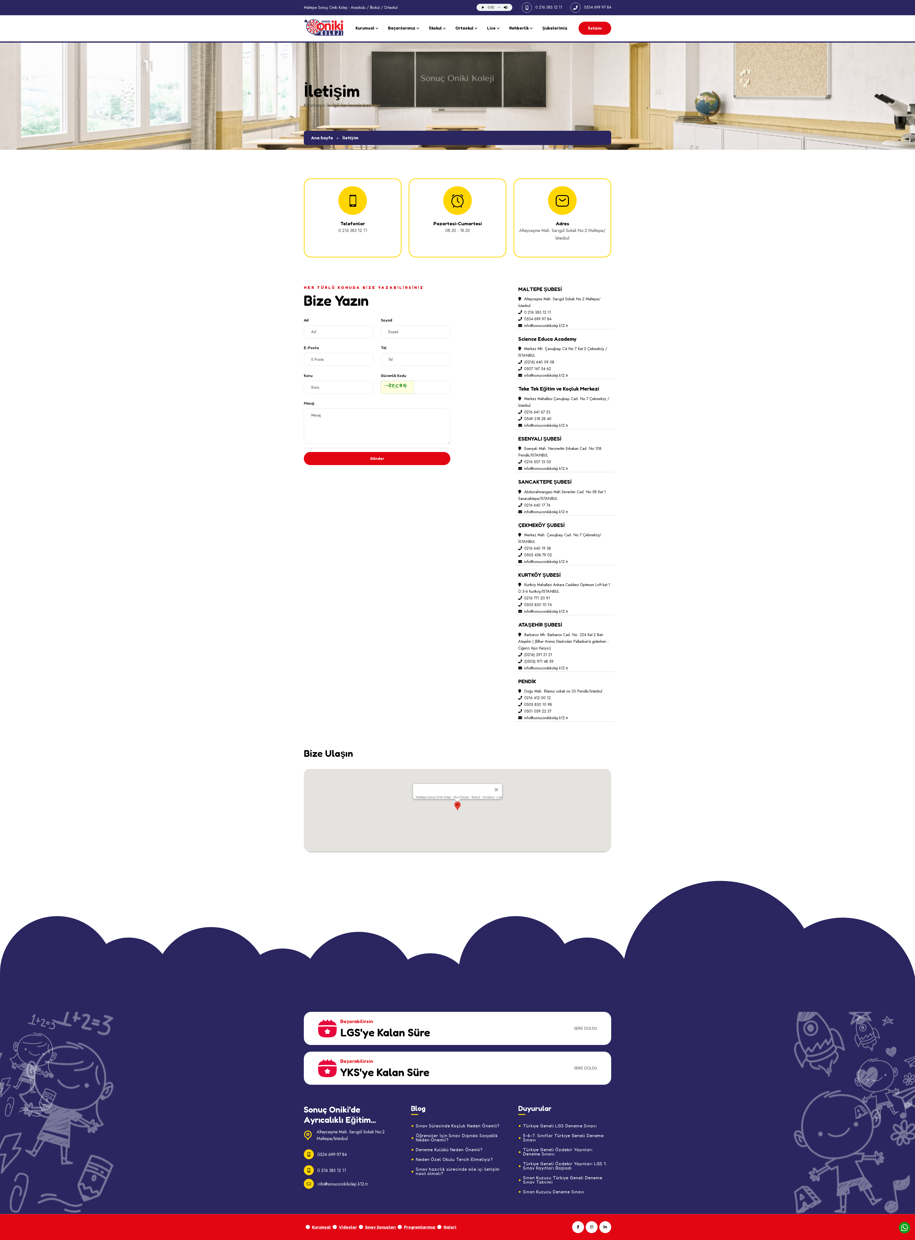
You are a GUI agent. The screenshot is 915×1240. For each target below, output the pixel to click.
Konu (308, 375)
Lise (491, 27)
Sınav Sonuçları (380, 1227)
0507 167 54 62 (537, 368)
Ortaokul (464, 27)
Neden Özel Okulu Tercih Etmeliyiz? (454, 1159)
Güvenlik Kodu (393, 375)
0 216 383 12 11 (548, 7)
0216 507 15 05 (537, 462)
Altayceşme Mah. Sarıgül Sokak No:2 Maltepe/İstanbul (559, 302)
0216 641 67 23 (536, 412)
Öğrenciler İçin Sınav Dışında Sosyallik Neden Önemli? (457, 1137)
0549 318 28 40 (537, 419)
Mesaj (309, 403)
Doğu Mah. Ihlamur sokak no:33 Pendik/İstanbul (562, 691)
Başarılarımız (401, 27)
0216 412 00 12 (537, 698)
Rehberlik (519, 27)
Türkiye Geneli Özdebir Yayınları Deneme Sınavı (558, 1151)
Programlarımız (419, 1227)
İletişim (595, 28)
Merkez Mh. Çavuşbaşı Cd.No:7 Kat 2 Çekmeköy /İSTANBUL (562, 352)
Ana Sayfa (322, 137)
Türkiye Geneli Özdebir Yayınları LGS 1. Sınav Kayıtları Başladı (565, 1165)
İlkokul (435, 27)
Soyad (386, 320)
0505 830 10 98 (537, 704)
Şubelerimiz (554, 27)
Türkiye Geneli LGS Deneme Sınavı (560, 1126)
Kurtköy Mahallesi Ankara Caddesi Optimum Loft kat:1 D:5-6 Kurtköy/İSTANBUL (564, 588)
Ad (306, 320)
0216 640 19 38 (537, 548)
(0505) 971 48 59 (538, 661)
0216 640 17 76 (536, 505)
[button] (457, 806)
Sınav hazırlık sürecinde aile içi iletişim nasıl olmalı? (458, 1171)
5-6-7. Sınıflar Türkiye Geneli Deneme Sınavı (563, 1137)
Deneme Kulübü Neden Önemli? (449, 1149)
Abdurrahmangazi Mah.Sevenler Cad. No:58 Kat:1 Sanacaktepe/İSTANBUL (562, 495)
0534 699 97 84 (597, 7)
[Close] (496, 789)
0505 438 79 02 (537, 555)
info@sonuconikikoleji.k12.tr (546, 325)
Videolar (348, 1227)
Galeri (449, 1227)
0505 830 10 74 (537, 604)
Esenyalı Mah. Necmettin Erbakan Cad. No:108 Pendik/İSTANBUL (559, 452)
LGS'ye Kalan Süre (385, 1032)
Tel (383, 347)
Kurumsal (365, 27)
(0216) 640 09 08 (538, 362)
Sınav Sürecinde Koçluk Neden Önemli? (457, 1126)
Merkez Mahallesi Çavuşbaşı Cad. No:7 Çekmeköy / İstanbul (563, 402)
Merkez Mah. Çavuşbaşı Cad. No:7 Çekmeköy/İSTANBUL (559, 538)
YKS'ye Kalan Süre (384, 1072)
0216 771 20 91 (536, 598)
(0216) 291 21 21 (537, 655)
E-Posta (311, 347)
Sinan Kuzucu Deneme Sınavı (553, 1192)
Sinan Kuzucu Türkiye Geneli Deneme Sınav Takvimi (562, 1179)
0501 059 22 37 (537, 711)
